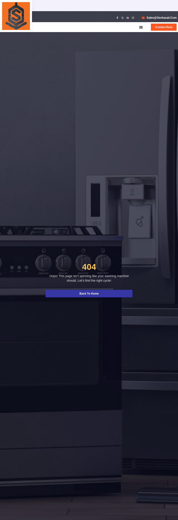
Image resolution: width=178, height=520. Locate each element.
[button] (141, 27)
